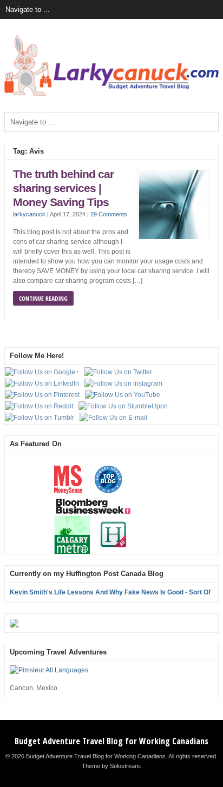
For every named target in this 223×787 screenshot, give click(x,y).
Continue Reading (43, 298)
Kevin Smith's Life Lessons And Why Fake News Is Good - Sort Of (110, 592)
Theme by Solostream (111, 766)
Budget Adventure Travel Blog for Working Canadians (111, 741)
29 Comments (108, 214)
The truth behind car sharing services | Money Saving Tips (63, 188)
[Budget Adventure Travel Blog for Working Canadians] (111, 93)
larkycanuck (29, 214)
